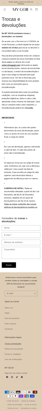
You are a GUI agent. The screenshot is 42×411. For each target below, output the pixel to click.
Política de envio (13, 408)
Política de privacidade (14, 349)
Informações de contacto (29, 408)
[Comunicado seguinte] (37, 3)
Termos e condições (13, 354)
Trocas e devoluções (13, 344)
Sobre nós (9, 308)
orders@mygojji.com (11, 65)
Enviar (9, 265)
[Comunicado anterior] (4, 3)
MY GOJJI (15, 401)
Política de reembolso (28, 401)
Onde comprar (10, 324)
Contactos (9, 329)
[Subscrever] (34, 293)
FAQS (7, 313)
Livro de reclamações (13, 359)
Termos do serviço (31, 404)
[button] (4, 9)
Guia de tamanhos (12, 318)
